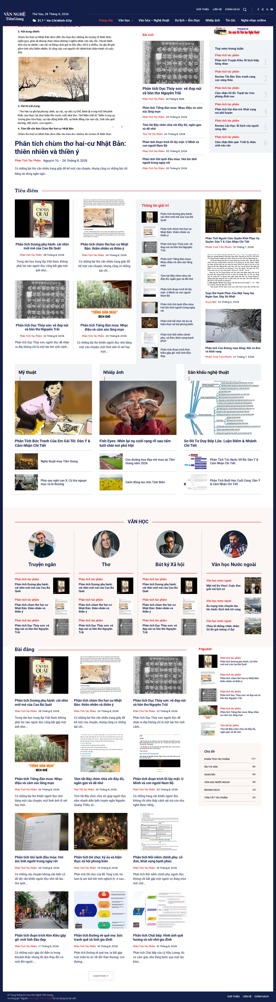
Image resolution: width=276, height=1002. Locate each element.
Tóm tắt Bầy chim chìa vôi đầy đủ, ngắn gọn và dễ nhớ (177, 277)
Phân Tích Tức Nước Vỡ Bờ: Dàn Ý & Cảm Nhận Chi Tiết (234, 461)
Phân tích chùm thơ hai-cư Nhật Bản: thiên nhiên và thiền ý (70, 148)
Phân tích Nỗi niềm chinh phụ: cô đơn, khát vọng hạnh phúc (177, 337)
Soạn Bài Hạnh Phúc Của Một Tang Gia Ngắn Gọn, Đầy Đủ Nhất (229, 295)
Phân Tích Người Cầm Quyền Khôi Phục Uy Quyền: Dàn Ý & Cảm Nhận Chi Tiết (232, 240)
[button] (244, 9)
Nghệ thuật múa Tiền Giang (59, 461)
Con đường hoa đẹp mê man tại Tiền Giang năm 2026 (150, 461)
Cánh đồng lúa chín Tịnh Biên (145, 482)
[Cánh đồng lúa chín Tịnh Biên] (111, 482)
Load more (99, 975)
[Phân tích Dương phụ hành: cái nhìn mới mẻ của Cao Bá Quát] (42, 218)
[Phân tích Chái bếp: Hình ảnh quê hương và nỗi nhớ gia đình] (160, 910)
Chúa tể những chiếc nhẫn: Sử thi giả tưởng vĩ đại (223, 627)
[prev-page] (113, 127)
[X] (267, 9)
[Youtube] (271, 9)
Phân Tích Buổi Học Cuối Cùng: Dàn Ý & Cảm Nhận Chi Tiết (235, 482)
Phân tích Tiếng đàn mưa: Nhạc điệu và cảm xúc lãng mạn (104, 327)
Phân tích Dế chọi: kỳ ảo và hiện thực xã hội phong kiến (177, 323)
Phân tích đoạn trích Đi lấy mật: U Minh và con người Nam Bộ (176, 292)
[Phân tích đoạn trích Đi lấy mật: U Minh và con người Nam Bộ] (150, 292)
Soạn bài (210, 302)
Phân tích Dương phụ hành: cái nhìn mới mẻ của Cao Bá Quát (42, 246)
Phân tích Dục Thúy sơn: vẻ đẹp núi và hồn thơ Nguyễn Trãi (172, 90)
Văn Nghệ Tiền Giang (40, 998)
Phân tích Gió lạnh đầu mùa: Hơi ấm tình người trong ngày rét (170, 160)
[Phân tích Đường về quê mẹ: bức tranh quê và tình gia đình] (100, 910)
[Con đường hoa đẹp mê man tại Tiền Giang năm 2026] (111, 461)
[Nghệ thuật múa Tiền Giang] (26, 461)
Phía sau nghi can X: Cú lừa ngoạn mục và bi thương (64, 482)
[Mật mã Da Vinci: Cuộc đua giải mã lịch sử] (253, 585)
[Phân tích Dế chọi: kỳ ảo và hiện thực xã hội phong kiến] (150, 322)
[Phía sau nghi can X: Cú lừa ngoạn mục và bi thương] (26, 482)
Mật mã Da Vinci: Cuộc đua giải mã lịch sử (223, 587)
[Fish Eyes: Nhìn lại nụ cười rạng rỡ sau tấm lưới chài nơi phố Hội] (138, 408)
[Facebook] (258, 9)
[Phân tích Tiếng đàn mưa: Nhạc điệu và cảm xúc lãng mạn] (104, 299)
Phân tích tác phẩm (28, 160)
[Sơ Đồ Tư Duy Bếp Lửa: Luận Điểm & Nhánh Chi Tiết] (222, 408)
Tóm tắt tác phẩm (153, 134)
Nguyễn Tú (51, 161)
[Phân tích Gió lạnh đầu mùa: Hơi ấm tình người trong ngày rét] (150, 307)
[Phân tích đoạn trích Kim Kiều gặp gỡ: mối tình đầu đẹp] (150, 352)
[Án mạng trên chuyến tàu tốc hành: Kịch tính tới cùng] (253, 606)
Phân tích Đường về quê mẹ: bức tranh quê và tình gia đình (98, 937)
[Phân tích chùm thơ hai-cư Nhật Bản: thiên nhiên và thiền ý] (66, 80)
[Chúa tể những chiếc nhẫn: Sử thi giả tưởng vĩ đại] (253, 626)
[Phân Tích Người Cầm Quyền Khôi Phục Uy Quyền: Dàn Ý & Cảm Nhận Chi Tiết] (233, 216)
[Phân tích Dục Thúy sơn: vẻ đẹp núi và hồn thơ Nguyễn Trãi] (173, 62)
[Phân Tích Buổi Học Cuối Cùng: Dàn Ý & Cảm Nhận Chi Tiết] (195, 482)
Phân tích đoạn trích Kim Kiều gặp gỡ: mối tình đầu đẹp (176, 352)
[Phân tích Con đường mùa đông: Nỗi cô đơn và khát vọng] (233, 325)
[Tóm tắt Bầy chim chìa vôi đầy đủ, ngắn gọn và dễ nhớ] (150, 277)
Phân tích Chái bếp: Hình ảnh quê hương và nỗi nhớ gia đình (158, 937)
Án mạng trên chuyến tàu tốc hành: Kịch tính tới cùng (223, 607)
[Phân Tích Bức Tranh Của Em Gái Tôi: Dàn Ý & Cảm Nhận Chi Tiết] (53, 408)
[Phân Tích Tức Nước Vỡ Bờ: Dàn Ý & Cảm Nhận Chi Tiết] (195, 461)
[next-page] (122, 127)
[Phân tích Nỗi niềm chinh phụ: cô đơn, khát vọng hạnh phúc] (150, 337)
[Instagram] (262, 9)
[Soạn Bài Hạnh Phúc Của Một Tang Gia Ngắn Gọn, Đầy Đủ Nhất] (233, 271)
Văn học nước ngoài (218, 580)
